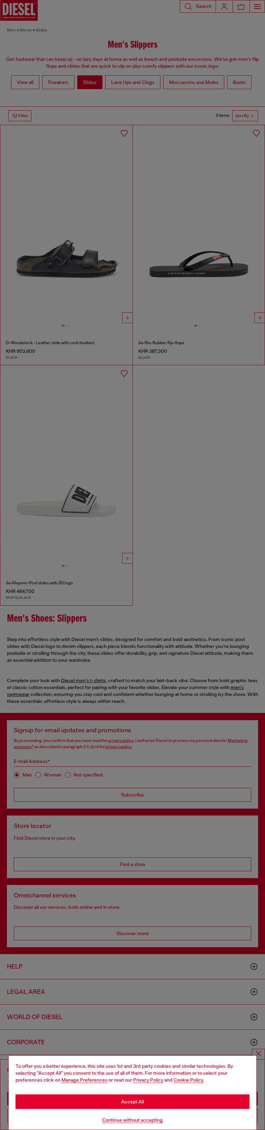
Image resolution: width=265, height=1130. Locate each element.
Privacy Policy (148, 1080)
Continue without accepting (132, 1120)
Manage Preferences (84, 1080)
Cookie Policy (188, 1080)
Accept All (132, 1101)
